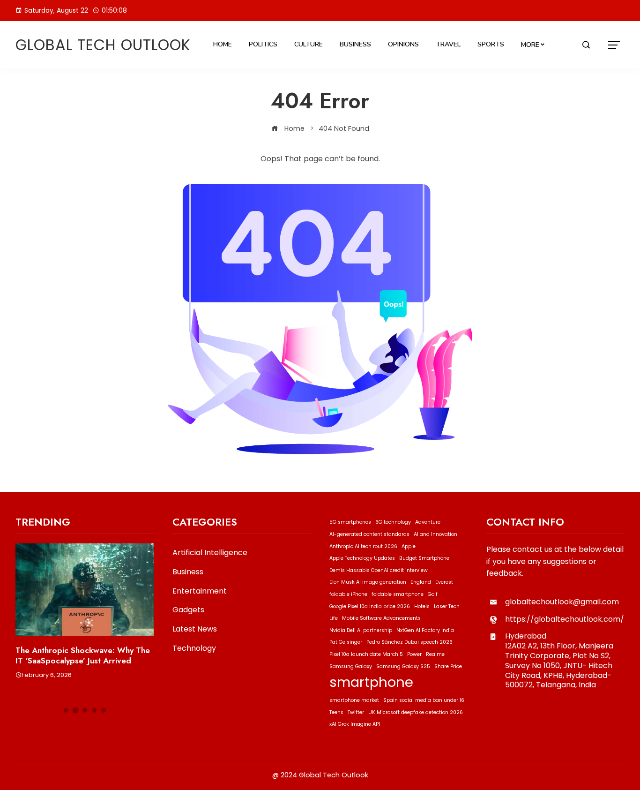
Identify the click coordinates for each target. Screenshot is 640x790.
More (530, 44)
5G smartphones (350, 522)
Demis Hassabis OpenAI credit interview (378, 570)
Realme (435, 654)
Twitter (356, 712)
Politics (263, 44)
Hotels (422, 606)
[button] (66, 710)
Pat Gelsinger (345, 642)
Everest (444, 582)
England (420, 582)
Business (355, 44)
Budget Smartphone (424, 558)
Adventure (427, 522)
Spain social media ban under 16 (423, 700)
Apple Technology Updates (362, 558)
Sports (490, 44)
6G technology (393, 522)
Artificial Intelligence (209, 553)
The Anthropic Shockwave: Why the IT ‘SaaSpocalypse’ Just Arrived (82, 655)
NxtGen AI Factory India (425, 630)
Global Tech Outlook (103, 44)
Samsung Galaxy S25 (403, 666)
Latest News (194, 629)
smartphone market (354, 700)
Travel (448, 44)
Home (222, 44)
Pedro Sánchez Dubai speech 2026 (409, 642)
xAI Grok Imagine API (354, 724)
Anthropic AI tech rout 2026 (363, 546)
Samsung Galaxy (350, 666)
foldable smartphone (398, 594)
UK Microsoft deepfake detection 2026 (415, 712)
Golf (433, 594)
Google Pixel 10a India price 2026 (369, 606)
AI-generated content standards (369, 534)
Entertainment (199, 591)
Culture (308, 44)
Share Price (448, 666)
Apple (409, 546)
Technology (194, 649)
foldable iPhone (348, 594)
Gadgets (188, 610)
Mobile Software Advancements (381, 618)
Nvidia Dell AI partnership (360, 630)
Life (333, 618)
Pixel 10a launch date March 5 (366, 654)
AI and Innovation (435, 534)
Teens (336, 712)
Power (414, 654)
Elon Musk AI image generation (367, 582)
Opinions (403, 44)
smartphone (371, 682)
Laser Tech (447, 606)
